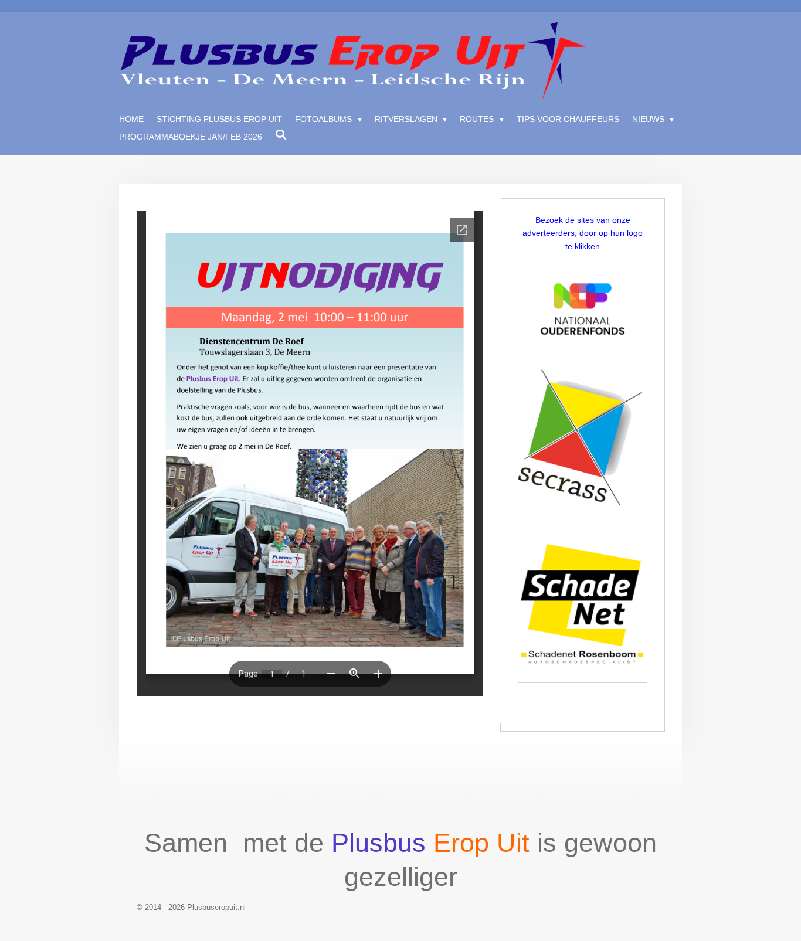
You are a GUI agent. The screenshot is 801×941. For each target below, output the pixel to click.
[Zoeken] (281, 135)
